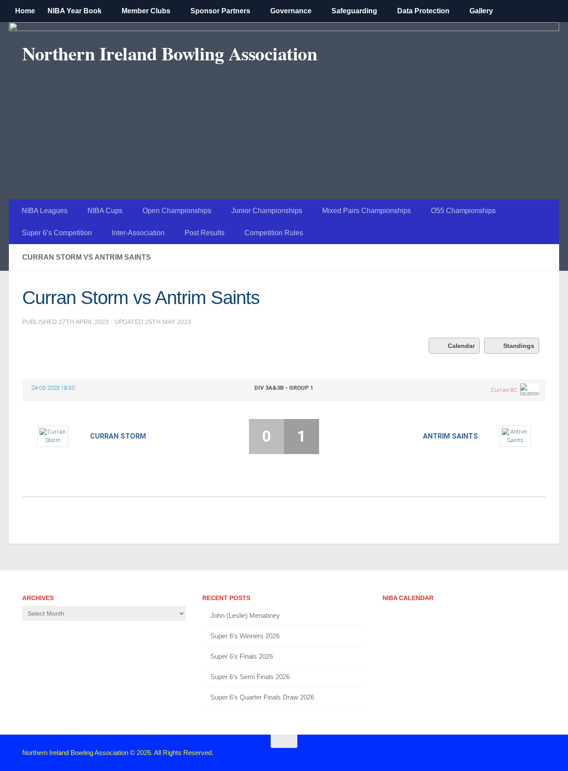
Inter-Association (138, 233)
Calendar (461, 345)
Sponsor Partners (220, 11)
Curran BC (504, 390)
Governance (291, 11)
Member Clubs (146, 11)
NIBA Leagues (44, 210)
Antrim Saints (450, 436)
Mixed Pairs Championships (366, 210)
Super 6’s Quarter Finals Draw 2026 (262, 697)
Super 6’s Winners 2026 (245, 636)
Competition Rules (274, 233)
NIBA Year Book (74, 11)
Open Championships (176, 210)
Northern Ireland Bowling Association (169, 53)
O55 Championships (463, 210)
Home (25, 11)
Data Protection (423, 11)
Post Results (205, 233)
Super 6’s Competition (57, 233)
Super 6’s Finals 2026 (241, 656)
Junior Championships (266, 210)
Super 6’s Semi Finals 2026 (250, 676)
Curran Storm (118, 436)
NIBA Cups (104, 210)
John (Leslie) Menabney (245, 615)
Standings (518, 345)
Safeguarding (354, 11)
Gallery (481, 11)
